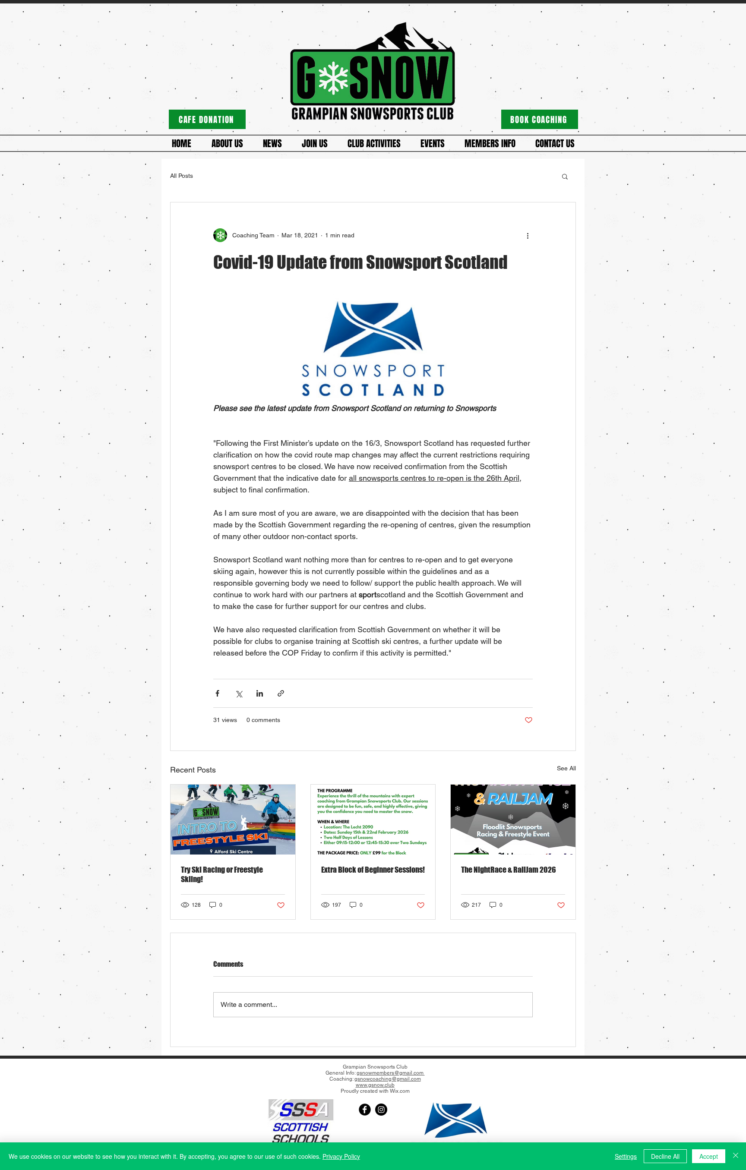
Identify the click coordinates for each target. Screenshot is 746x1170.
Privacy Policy (341, 1156)
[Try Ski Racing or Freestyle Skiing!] (233, 820)
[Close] (735, 1156)
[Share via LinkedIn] (260, 693)
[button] (227, 144)
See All (566, 768)
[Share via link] (281, 693)
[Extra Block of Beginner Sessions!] (373, 820)
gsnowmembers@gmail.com (391, 1073)
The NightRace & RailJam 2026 (508, 869)
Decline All (665, 1156)
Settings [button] (626, 1156)
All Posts (181, 175)
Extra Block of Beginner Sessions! (373, 869)
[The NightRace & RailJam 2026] (513, 820)
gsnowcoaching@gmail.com (387, 1079)
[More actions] (527, 235)
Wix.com (400, 1091)
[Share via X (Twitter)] (238, 693)
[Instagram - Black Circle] (381, 1110)
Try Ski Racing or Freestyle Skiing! (222, 874)
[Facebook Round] (365, 1110)
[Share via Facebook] (217, 693)
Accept (708, 1156)
